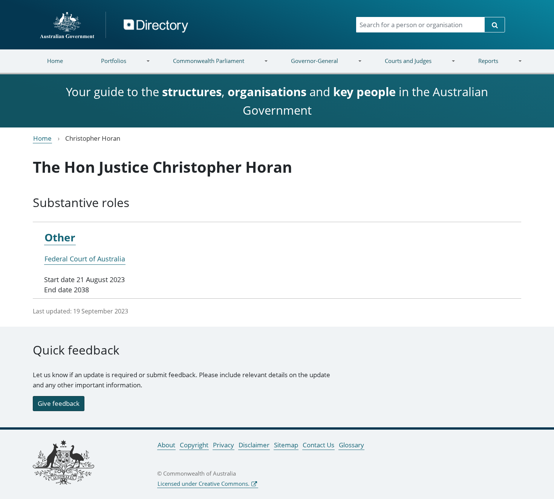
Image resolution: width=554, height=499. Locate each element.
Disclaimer (254, 445)
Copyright (194, 445)
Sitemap (286, 445)
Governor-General (305, 65)
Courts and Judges (398, 65)
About (166, 445)
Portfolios (104, 65)
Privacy (223, 445)
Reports (478, 65)
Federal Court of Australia (84, 258)
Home (55, 60)
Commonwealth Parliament (199, 65)
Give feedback (59, 403)
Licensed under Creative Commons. (203, 483)
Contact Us (318, 445)
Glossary (351, 445)
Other (59, 237)
